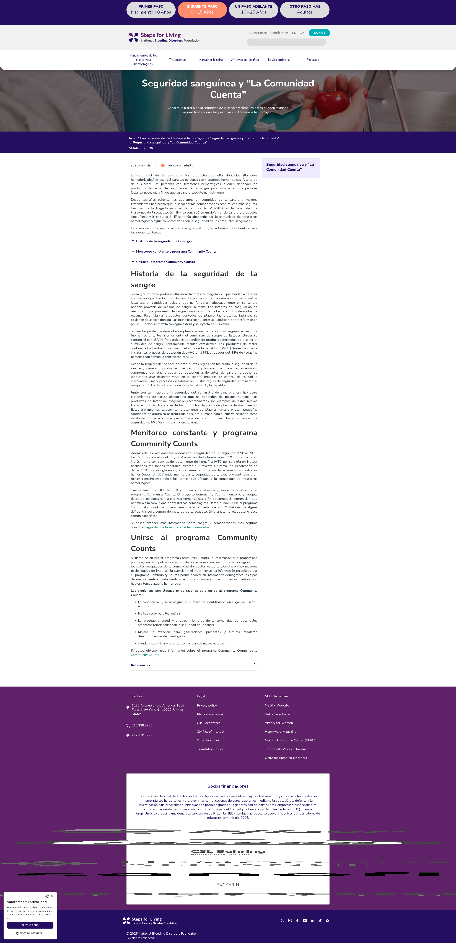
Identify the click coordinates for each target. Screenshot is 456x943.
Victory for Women (279, 723)
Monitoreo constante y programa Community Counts (176, 251)
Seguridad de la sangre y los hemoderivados (176, 527)
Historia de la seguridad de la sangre (164, 241)
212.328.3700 (142, 725)
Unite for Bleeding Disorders (286, 758)
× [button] (52, 896)
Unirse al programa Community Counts (165, 262)
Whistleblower (208, 740)
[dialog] (30, 915)
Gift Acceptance (208, 723)
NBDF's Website (277, 705)
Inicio (132, 138)
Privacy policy (207, 705)
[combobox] (47, 896)
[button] (30, 933)
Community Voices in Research (287, 749)
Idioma (297, 33)
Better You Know (277, 714)
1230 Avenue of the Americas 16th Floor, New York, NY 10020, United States (158, 709)
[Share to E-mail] (151, 148)
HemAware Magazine (280, 731)
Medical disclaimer (210, 714)
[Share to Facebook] (145, 148)
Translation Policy (210, 749)
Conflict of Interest (210, 731)
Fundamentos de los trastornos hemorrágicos (173, 138)
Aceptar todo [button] (30, 925)
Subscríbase (258, 33)
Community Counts (145, 655)
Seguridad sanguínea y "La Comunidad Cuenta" (244, 138)
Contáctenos (279, 33)
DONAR (319, 33)
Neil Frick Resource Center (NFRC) (290, 740)
